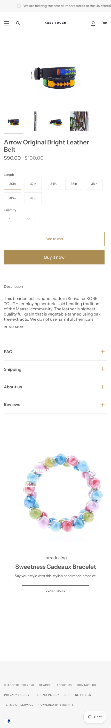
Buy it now (54, 257)
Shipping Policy (78, 695)
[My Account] (93, 23)
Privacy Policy (17, 695)
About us (13, 386)
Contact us (86, 685)
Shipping (12, 369)
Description (13, 286)
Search (45, 685)
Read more (15, 326)
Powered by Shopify (56, 704)
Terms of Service (18, 704)
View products (56, 491)
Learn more (56, 590)
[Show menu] (6, 23)
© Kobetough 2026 (19, 685)
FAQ (8, 351)
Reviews (12, 404)
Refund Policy (47, 695)
